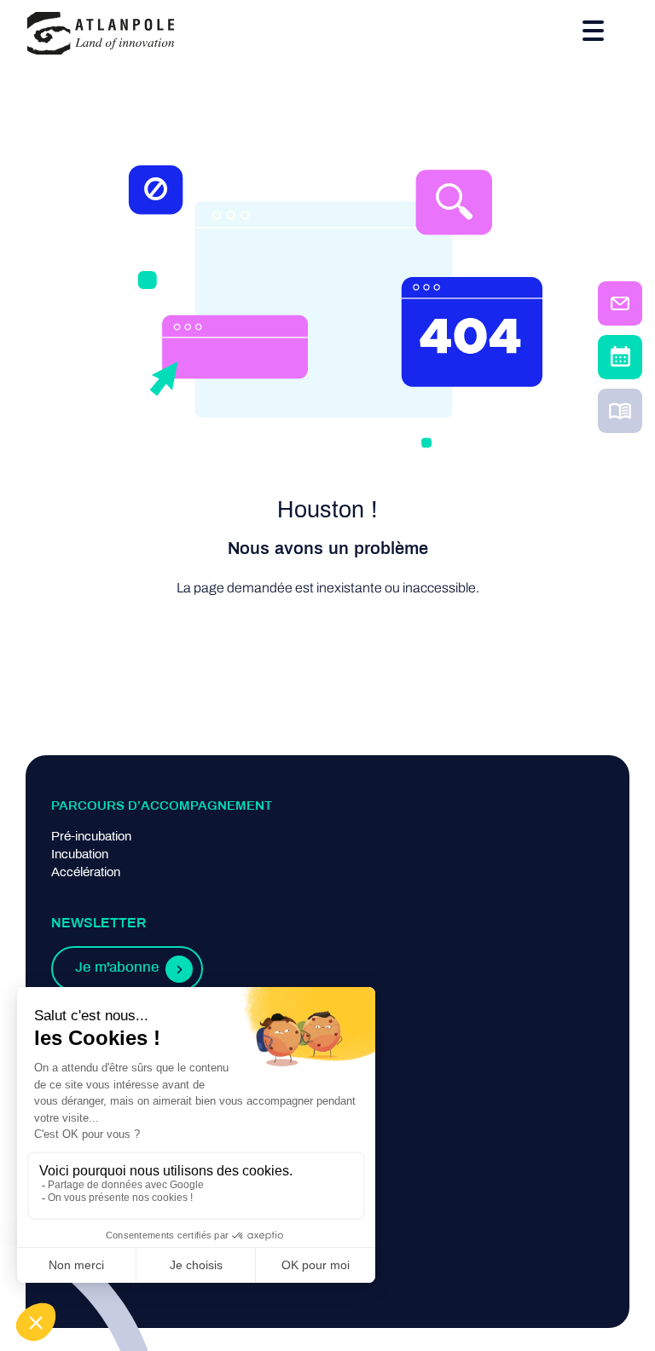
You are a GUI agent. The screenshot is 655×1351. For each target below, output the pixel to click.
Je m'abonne (117, 968)
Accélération (85, 873)
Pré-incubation (91, 837)
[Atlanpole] (101, 34)
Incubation (79, 855)
